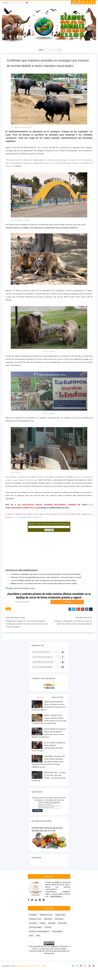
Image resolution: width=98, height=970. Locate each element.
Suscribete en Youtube (43, 662)
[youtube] (89, 2)
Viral (38, 935)
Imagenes (51, 923)
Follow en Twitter (41, 652)
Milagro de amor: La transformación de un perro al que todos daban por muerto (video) (44, 583)
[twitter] (73, 2)
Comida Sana (60, 915)
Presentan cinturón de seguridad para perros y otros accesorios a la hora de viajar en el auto (46, 577)
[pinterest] (93, 2)
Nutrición (62, 923)
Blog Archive (57, 697)
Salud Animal (57, 931)
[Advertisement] (23, 550)
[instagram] (81, 2)
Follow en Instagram (42, 667)
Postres (48, 927)
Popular (40, 697)
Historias (33, 923)
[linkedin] (36, 899)
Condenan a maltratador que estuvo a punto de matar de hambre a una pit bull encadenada (46, 574)
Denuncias (48, 919)
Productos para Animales (39, 931)
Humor (42, 923)
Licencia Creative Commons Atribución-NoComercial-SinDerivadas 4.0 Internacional (49, 951)
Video (31, 935)
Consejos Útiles (35, 919)
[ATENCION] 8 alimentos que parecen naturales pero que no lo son (47, 829)
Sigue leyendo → (56, 896)
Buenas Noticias (46, 915)
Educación (59, 919)
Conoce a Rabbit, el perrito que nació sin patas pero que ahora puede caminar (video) (43, 580)
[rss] (85, 2)
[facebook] (77, 2)
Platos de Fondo (35, 927)
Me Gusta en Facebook (43, 657)
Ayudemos (33, 915)
